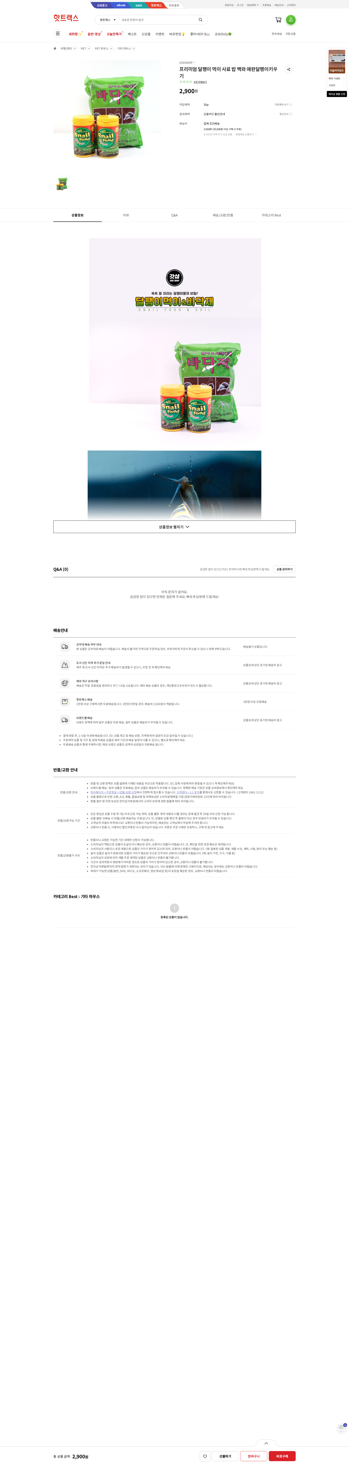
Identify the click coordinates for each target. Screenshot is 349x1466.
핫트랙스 (105, 20)
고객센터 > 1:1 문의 (188, 792)
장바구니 (254, 1456)
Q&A (174, 215)
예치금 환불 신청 (337, 94)
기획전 (332, 85)
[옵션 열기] (266, 1443)
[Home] (55, 48)
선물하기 (225, 1456)
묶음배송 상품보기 (245, 134)
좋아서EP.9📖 (200, 33)
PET (83, 48)
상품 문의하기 (284, 569)
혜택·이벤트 (334, 78)
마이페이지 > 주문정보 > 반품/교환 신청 (113, 792)
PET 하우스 (101, 48)
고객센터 (291, 5)
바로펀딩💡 (177, 33)
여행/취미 (66, 48)
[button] (288, 69)
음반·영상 (94, 33)
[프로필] (291, 20)
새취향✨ (75, 33)
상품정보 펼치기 (171, 526)
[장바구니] (278, 19)
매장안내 (279, 5)
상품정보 (77, 215)
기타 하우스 (124, 48)
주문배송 (266, 5)
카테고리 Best (271, 215)
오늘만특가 (114, 33)
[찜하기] (205, 1456)
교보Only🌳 (223, 33)
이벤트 (160, 33)
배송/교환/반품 (223, 215)
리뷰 (126, 215)
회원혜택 (251, 5)
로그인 (240, 5)
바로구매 (282, 1456)
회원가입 (229, 5)
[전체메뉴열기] (57, 33)
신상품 (146, 33)
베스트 (132, 33)
